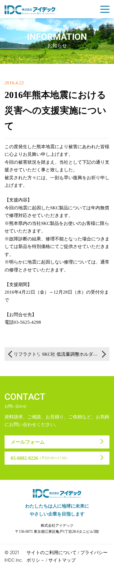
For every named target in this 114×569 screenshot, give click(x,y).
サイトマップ (62, 560)
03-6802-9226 (40, 458)
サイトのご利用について (51, 552)
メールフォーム (28, 442)
